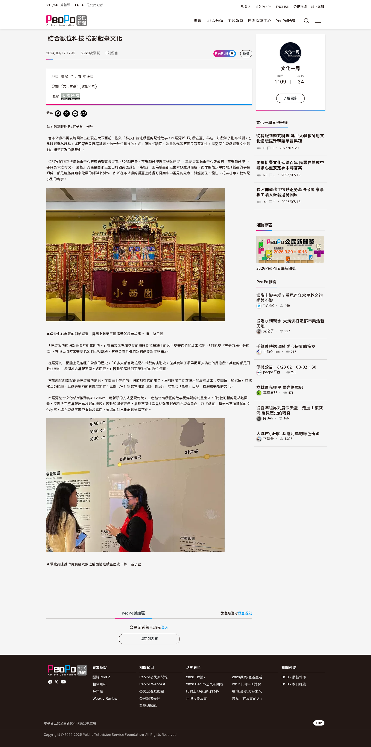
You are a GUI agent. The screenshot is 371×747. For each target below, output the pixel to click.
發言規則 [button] (245, 613)
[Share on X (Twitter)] (66, 113)
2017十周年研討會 (246, 684)
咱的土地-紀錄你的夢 (202, 691)
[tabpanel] (149, 627)
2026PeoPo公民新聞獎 (276, 268)
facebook (50, 682)
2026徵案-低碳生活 (247, 676)
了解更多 (290, 98)
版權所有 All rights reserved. (71, 96)
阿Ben (268, 418)
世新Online (271, 352)
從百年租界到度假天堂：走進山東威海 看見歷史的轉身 (289, 410)
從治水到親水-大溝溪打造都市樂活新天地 (290, 323)
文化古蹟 (69, 86)
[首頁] (66, 21)
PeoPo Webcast (152, 684)
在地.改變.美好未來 (247, 691)
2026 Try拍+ (196, 676)
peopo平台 (271, 372)
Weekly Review (105, 698)
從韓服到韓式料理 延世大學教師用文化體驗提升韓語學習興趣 (290, 138)
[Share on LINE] (75, 113)
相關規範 (99, 684)
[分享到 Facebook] (58, 113)
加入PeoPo (263, 7)
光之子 (268, 331)
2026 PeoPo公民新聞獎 (205, 684)
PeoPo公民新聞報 (153, 676)
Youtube (64, 682)
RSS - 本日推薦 (293, 684)
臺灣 (64, 76)
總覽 (198, 20)
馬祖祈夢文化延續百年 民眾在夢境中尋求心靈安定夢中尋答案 (290, 165)
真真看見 (270, 393)
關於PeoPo (102, 676)
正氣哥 (268, 439)
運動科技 (88, 86)
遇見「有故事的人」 (247, 698)
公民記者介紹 (149, 698)
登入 (247, 6)
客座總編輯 (148, 705)
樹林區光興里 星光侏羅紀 (279, 387)
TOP (319, 723)
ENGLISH (282, 7)
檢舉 (246, 53)
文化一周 (290, 68)
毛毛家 (268, 306)
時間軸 (98, 691)
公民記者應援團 (151, 691)
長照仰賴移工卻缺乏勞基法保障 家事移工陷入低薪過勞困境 (290, 192)
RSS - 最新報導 (293, 676)
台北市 (75, 76)
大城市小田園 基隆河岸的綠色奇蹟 (288, 433)
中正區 (88, 76)
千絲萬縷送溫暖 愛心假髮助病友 (285, 346)
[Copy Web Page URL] (84, 113)
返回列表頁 (149, 639)
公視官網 (300, 7)
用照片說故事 (196, 698)
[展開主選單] (317, 21)
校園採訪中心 (259, 20)
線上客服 (317, 7)
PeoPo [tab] (133, 613)
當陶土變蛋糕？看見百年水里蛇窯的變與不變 (289, 297)
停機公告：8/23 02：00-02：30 (286, 367)
